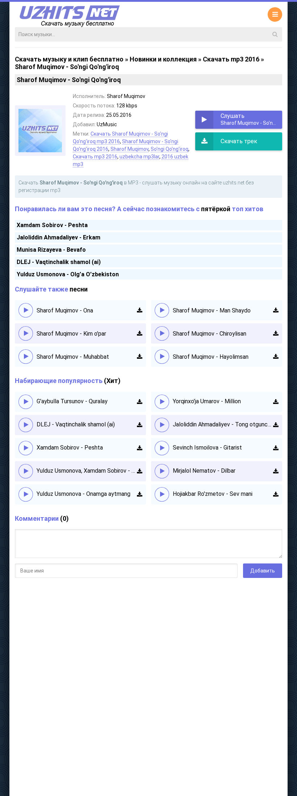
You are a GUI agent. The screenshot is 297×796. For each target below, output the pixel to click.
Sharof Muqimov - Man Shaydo (212, 310)
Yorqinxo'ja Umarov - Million (207, 401)
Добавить (262, 571)
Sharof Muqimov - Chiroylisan (209, 333)
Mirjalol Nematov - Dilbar (204, 470)
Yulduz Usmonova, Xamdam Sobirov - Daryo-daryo (87, 470)
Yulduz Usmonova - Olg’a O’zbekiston (68, 274)
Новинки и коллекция (163, 59)
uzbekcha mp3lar (139, 156)
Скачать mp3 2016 (231, 59)
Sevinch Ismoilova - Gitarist (207, 447)
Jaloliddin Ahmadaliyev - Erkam (58, 237)
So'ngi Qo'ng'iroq (169, 149)
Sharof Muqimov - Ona (65, 310)
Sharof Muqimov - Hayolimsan (210, 356)
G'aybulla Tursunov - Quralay (72, 401)
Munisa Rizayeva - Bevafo (51, 249)
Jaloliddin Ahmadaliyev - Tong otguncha (223, 424)
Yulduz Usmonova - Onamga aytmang (83, 493)
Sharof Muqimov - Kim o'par (71, 333)
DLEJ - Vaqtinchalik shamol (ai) (59, 262)
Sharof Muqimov (129, 149)
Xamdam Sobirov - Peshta (52, 225)
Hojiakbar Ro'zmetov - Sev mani (212, 493)
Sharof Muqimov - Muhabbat (73, 356)
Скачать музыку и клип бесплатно (69, 59)
